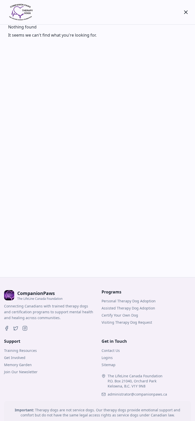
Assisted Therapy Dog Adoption (128, 308)
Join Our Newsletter (21, 371)
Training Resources (20, 350)
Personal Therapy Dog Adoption (129, 301)
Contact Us (111, 350)
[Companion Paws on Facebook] (6, 328)
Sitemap (109, 364)
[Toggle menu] (186, 12)
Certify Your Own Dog (120, 315)
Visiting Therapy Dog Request (127, 322)
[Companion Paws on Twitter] (15, 328)
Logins (107, 357)
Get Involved (14, 357)
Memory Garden (18, 364)
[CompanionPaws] (20, 12)
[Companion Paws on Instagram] (24, 328)
